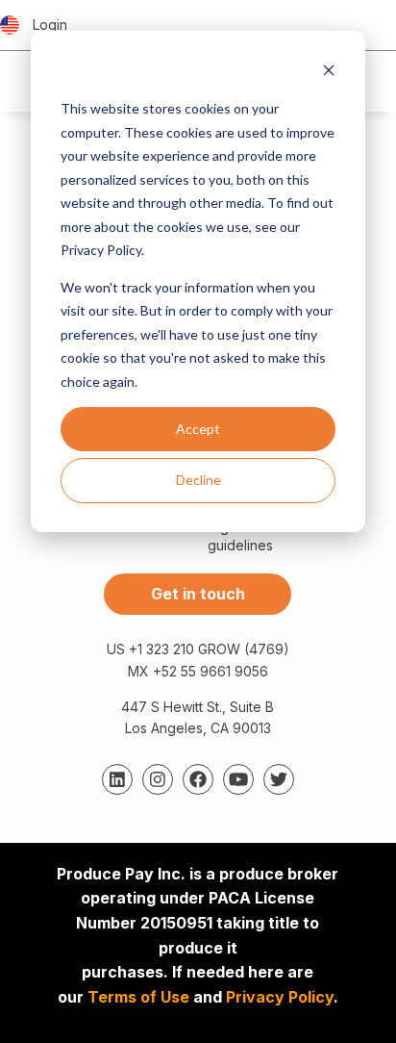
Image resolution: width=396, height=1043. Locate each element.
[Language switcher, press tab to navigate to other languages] (9, 25)
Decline (198, 479)
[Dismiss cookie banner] (328, 73)
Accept (198, 428)
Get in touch (198, 593)
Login (50, 24)
